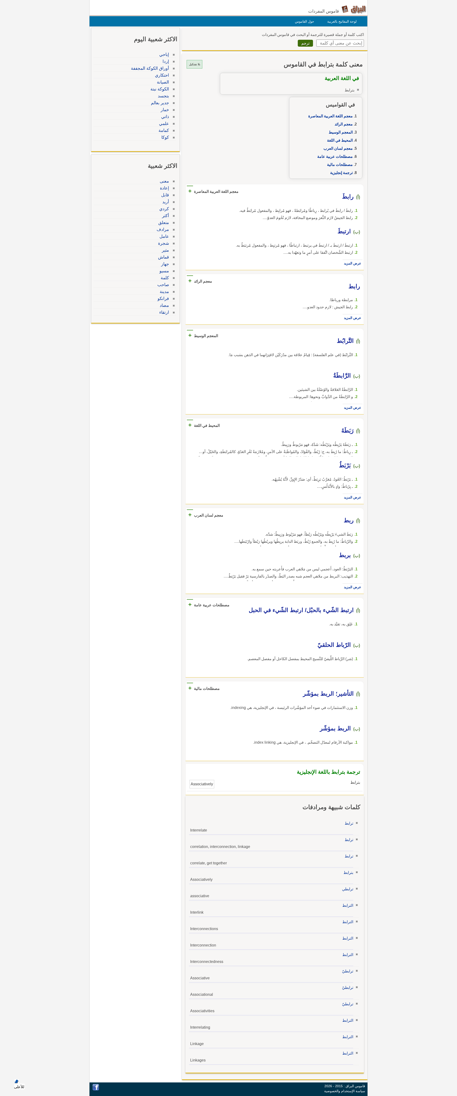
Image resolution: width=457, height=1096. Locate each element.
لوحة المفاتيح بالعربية (342, 21)
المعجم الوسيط (341, 132)
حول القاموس (304, 21)
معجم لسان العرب (338, 148)
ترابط (349, 823)
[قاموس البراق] (354, 9)
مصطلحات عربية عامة (335, 156)
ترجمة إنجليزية (341, 173)
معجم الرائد (344, 124)
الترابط (347, 905)
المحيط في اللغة (340, 140)
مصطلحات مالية (340, 165)
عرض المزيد (352, 263)
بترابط (348, 873)
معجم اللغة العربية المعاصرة (330, 116)
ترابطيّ (347, 971)
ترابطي (347, 889)
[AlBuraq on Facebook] (96, 1089)
